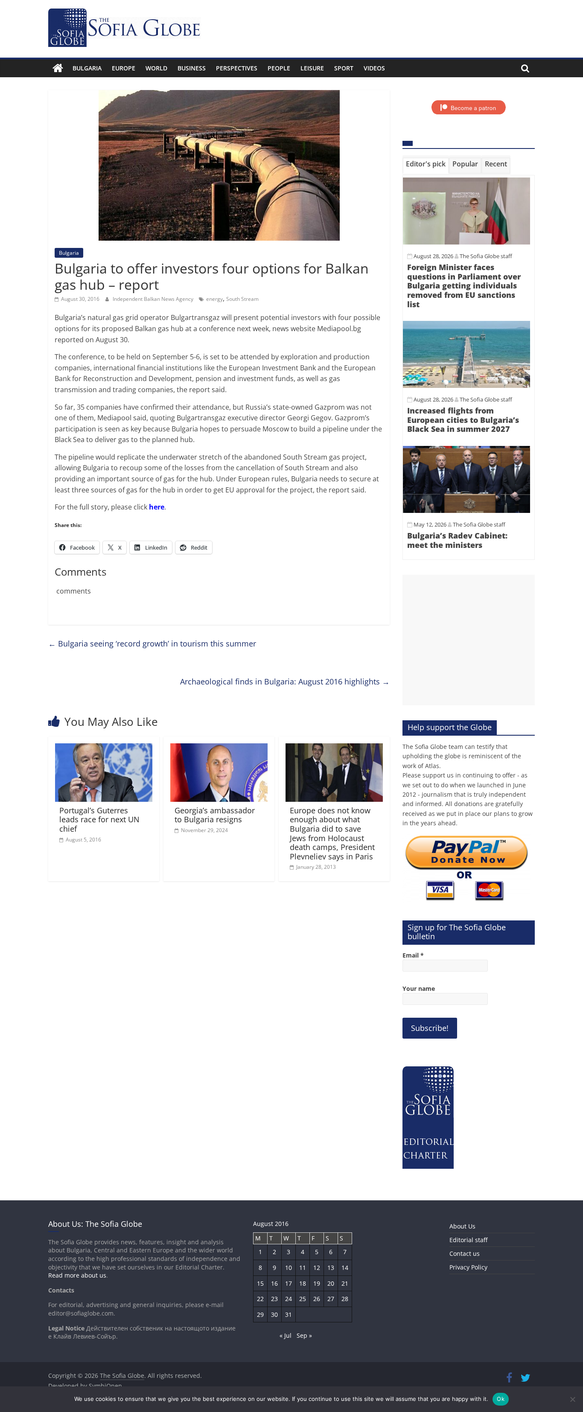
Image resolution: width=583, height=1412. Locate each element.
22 (260, 1299)
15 (260, 1283)
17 (288, 1283)
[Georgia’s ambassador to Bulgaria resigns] (219, 748)
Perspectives (236, 68)
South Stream (242, 299)
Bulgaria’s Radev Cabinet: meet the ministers (457, 540)
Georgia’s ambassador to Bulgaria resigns (215, 815)
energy (214, 299)
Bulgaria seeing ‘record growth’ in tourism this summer (152, 643)
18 (302, 1283)
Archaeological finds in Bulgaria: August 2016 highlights (285, 681)
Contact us (464, 1253)
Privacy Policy (468, 1267)
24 (288, 1299)
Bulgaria (87, 68)
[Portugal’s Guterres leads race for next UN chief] (103, 748)
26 (316, 1299)
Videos (374, 68)
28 (344, 1299)
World (156, 68)
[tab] (425, 165)
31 (288, 1314)
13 (330, 1268)
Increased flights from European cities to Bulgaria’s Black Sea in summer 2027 (463, 419)
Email (413, 955)
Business (192, 68)
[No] (572, 1399)
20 (330, 1283)
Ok (500, 1398)
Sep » (304, 1335)
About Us (462, 1226)
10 (288, 1268)
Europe (123, 68)
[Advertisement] (468, 640)
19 (316, 1283)
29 (260, 1314)
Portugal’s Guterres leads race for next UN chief (99, 819)
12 (316, 1268)
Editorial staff (468, 1240)
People (279, 68)
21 (344, 1283)
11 (302, 1268)
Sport (343, 68)
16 (274, 1283)
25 (302, 1299)
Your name (418, 988)
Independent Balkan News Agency (154, 299)
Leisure (312, 68)
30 (274, 1314)
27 (330, 1299)
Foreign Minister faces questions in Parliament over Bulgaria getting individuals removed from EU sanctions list (464, 285)
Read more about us (77, 1275)
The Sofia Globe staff (486, 256)
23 (274, 1299)
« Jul (286, 1335)
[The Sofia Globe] (57, 68)
